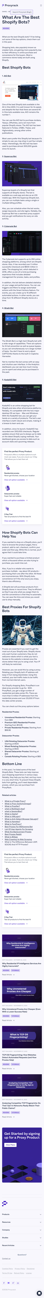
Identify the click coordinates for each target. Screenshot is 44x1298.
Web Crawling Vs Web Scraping (18, 839)
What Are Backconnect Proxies (18, 832)
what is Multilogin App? (15, 809)
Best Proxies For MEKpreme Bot (19, 826)
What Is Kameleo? (12, 821)
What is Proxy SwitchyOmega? (18, 803)
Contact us (6, 1258)
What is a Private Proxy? (15, 801)
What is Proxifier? (12, 806)
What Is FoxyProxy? (13, 824)
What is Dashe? (11, 814)
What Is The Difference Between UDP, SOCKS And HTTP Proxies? (21, 843)
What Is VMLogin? (12, 816)
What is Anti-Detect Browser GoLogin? (21, 819)
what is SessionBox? (13, 811)
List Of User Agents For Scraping (19, 829)
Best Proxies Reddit (13, 834)
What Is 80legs (11, 837)
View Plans (10, 1145)
